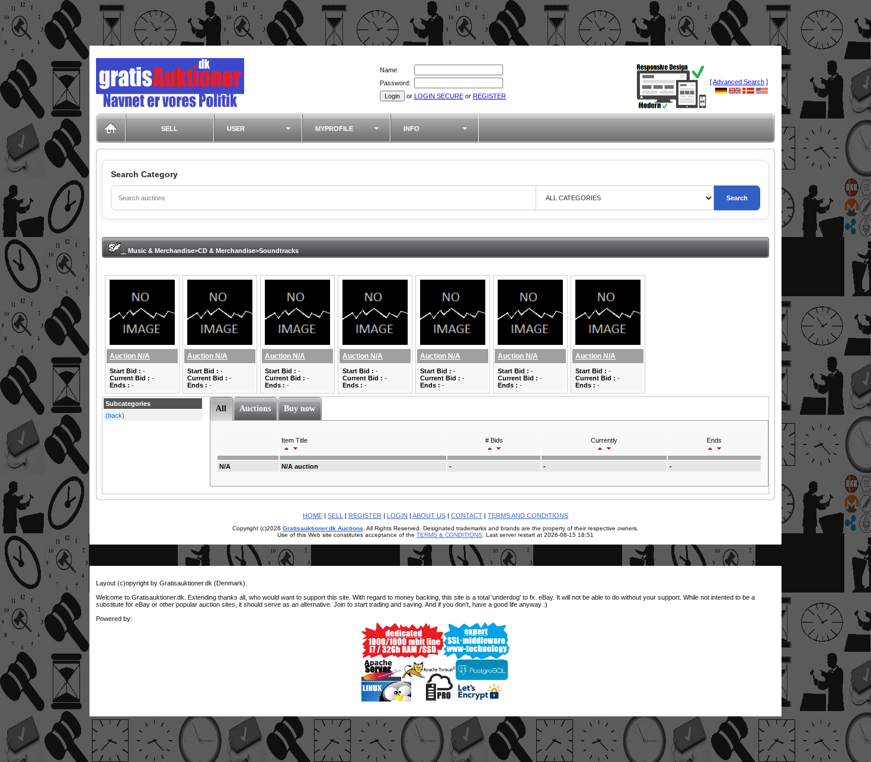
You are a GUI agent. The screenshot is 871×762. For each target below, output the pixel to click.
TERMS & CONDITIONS (449, 535)
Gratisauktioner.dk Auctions (323, 528)
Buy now (299, 408)
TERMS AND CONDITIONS (528, 515)
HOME (312, 515)
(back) (114, 415)
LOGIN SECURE (438, 96)
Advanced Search (738, 81)
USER (236, 128)
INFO (412, 128)
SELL (169, 128)
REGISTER (489, 96)
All (221, 408)
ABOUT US (429, 515)
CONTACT (466, 515)
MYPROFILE (334, 128)
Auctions (255, 408)
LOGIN (397, 515)
